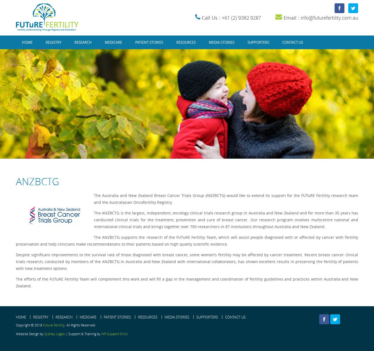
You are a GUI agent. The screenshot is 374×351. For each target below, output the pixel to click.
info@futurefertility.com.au (329, 17)
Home (27, 42)
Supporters (258, 42)
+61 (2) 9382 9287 (241, 17)
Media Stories (221, 42)
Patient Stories (149, 42)
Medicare (113, 42)
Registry (53, 42)
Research (83, 42)
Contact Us (292, 42)
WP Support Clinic (114, 334)
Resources (186, 42)
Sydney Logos (54, 334)
